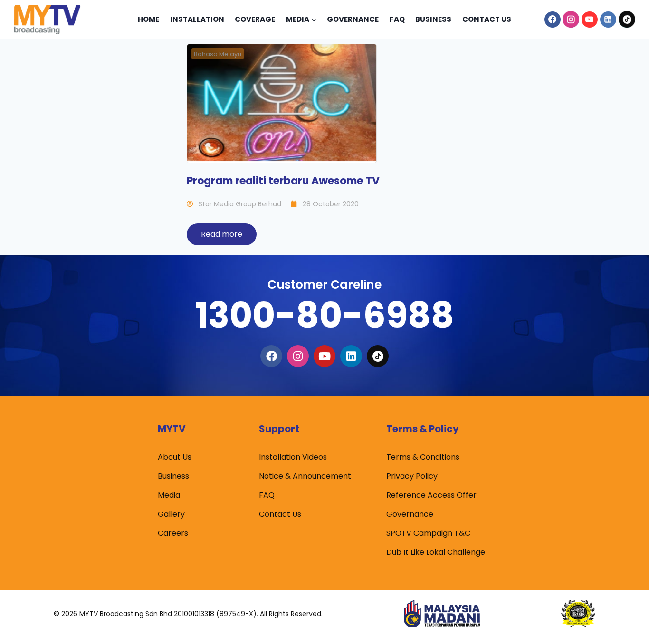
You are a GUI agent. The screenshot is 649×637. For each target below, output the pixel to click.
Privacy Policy (412, 476)
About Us (174, 457)
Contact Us (486, 19)
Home (148, 19)
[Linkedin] (608, 19)
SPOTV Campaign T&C (428, 533)
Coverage (255, 19)
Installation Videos (293, 457)
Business (433, 19)
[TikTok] (627, 19)
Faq (397, 19)
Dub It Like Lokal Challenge (435, 552)
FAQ (267, 495)
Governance (353, 19)
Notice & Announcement (305, 476)
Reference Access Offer (431, 495)
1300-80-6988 (324, 315)
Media (169, 495)
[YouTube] (590, 19)
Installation (197, 19)
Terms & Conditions (422, 457)
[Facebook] (552, 19)
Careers (173, 533)
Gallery (171, 514)
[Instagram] (571, 19)
